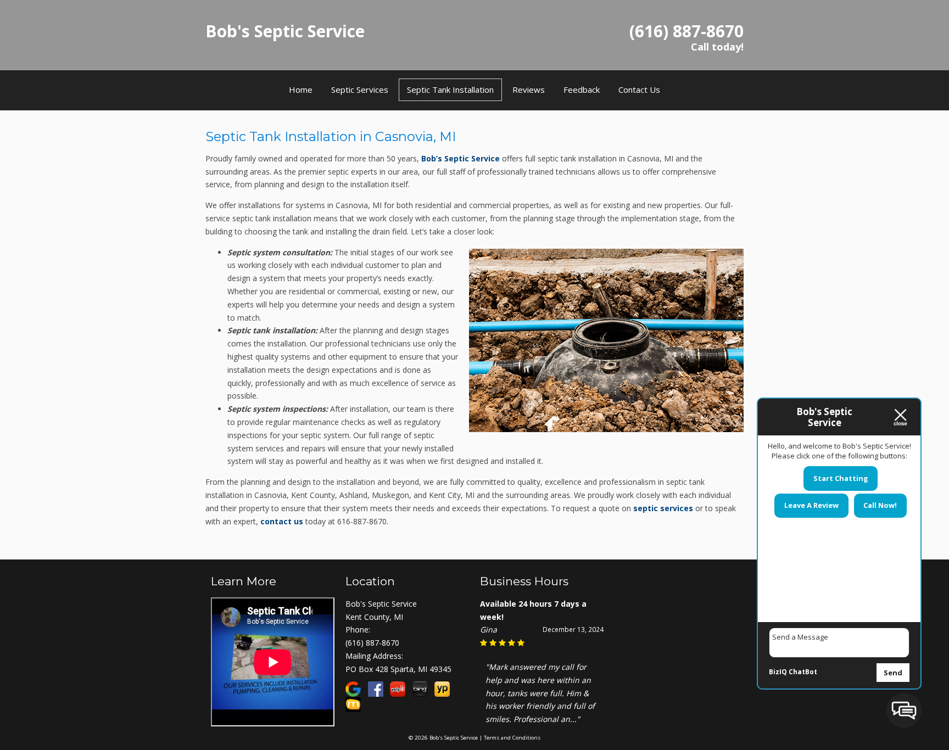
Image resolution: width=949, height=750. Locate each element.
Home (300, 89)
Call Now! (880, 505)
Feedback (581, 89)
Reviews (528, 89)
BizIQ (778, 671)
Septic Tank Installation (450, 89)
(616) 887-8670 (372, 642)
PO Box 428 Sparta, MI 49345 (398, 669)
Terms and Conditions (512, 737)
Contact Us (639, 89)
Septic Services (359, 89)
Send (893, 673)
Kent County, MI (374, 617)
